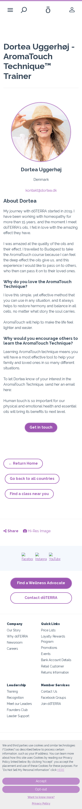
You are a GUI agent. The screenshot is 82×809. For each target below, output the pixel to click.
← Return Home (23, 463)
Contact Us (49, 691)
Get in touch (41, 427)
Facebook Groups (53, 697)
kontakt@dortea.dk (41, 190)
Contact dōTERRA (41, 598)
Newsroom (15, 642)
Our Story (13, 630)
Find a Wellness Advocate (41, 583)
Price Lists (48, 630)
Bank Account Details (56, 660)
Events (46, 654)
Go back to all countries (32, 478)
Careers (12, 648)
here (60, 770)
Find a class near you (29, 494)
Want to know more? (41, 797)
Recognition (15, 697)
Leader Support (18, 716)
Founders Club (17, 710)
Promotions (49, 648)
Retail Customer (52, 666)
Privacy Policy (41, 803)
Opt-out (41, 789)
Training (12, 691)
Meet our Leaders (19, 704)
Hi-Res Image (39, 531)
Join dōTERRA (51, 704)
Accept (41, 781)
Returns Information (55, 672)
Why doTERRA (17, 636)
